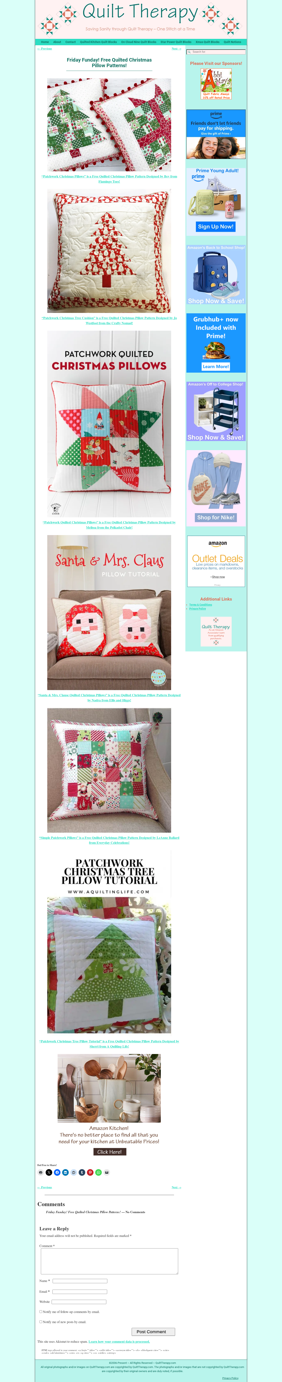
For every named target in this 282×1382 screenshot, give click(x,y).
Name (44, 1280)
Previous (44, 48)
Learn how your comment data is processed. (119, 1341)
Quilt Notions (232, 42)
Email (44, 1291)
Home (45, 42)
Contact (70, 42)
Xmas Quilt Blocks (207, 42)
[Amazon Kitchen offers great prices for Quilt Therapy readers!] (109, 1105)
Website (44, 1301)
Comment (47, 1246)
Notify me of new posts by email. (64, 1322)
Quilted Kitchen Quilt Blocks (98, 42)
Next (176, 48)
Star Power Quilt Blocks (176, 42)
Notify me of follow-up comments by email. (71, 1311)
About (57, 42)
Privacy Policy (197, 608)
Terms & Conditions (200, 604)
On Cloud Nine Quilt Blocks (138, 42)
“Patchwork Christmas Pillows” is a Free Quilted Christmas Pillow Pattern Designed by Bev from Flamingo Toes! (109, 179)
